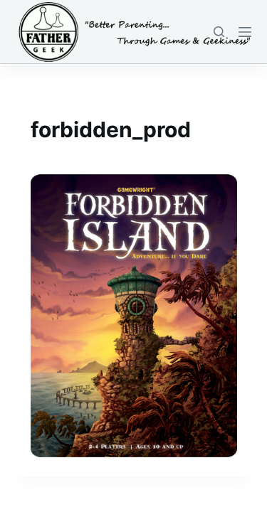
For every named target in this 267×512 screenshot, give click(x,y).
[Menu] (245, 32)
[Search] (219, 31)
